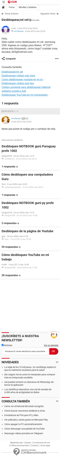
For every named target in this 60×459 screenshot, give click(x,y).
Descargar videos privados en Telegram (23, 433)
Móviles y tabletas (27, 7)
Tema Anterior (12, 13)
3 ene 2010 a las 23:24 (35, 31)
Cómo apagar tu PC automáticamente (23, 424)
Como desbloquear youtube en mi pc (22, 79)
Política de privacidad (19, 445)
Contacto (35, 445)
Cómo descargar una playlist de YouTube (24, 428)
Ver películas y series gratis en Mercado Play (26, 419)
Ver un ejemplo (51, 345)
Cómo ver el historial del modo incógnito (24, 406)
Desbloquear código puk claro (18, 75)
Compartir (11, 58)
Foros (12, 7)
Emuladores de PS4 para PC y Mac (21, 415)
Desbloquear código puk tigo (18, 83)
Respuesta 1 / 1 (10, 111)
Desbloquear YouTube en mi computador (25, 94)
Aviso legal (45, 445)
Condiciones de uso (41, 443)
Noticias (8, 345)
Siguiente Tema (47, 13)
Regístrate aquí (16, 443)
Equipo (28, 443)
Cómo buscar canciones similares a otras (24, 410)
